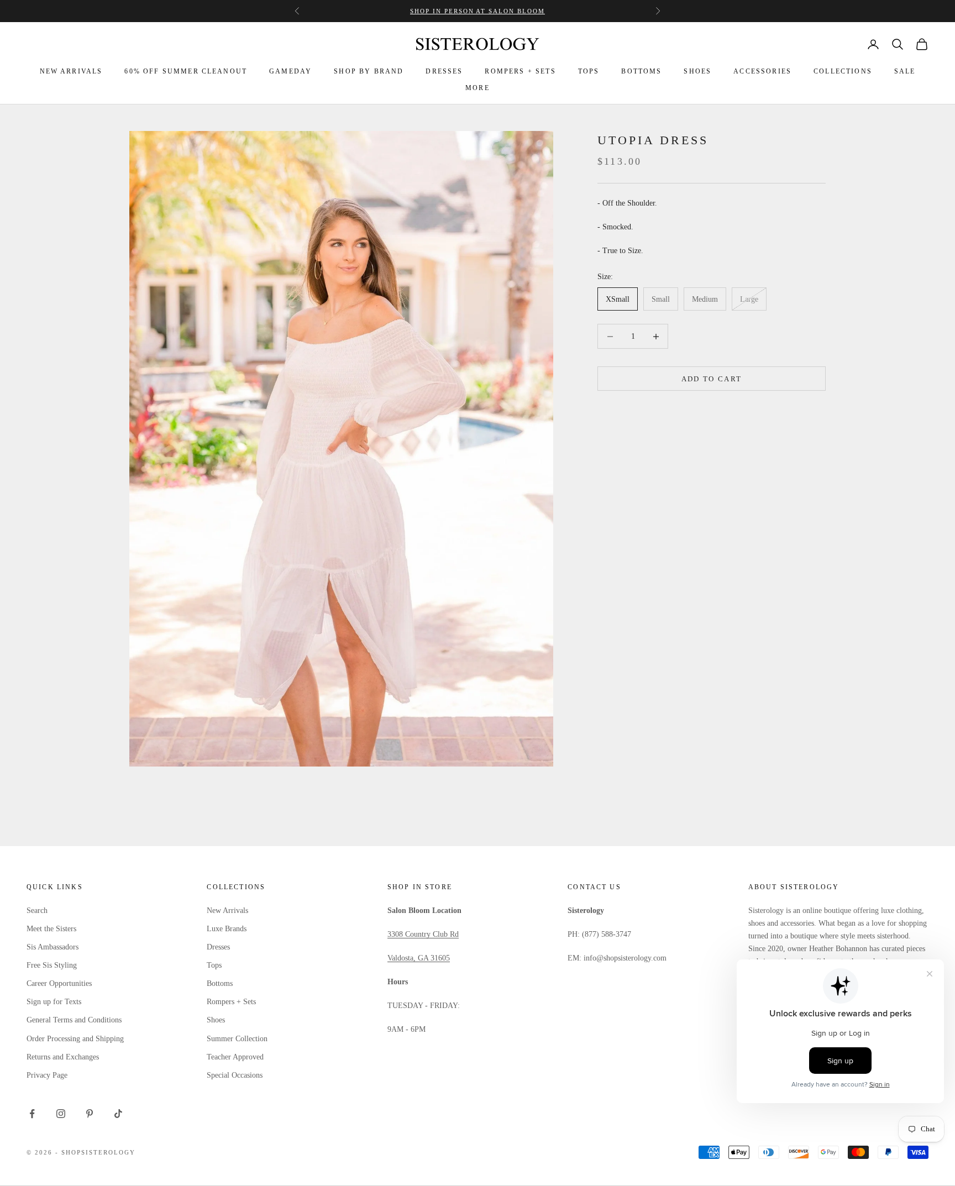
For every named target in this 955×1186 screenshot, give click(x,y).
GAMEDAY (290, 71)
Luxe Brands (226, 929)
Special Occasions (235, 1075)
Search (37, 910)
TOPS (589, 71)
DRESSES (444, 71)
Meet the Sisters (51, 929)
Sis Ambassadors (52, 947)
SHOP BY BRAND (368, 71)
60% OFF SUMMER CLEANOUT (185, 71)
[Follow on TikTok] (118, 1113)
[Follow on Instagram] (60, 1113)
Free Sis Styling (52, 965)
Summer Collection (237, 1039)
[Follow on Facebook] (32, 1113)
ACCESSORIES (762, 71)
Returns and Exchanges (63, 1057)
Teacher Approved (235, 1057)
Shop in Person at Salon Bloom (477, 11)
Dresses (218, 947)
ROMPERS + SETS (520, 71)
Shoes (216, 1020)
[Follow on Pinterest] (89, 1113)
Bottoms (220, 983)
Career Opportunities (59, 983)
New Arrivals (227, 910)
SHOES (697, 71)
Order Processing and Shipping (75, 1039)
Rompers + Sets (231, 1002)
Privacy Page (47, 1075)
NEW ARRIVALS (71, 71)
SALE (905, 71)
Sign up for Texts (54, 1002)
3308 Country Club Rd (423, 934)
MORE (477, 88)
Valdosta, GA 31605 (418, 958)
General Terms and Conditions (74, 1020)
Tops (214, 965)
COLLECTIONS (843, 71)
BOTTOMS (641, 71)
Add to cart (711, 379)
